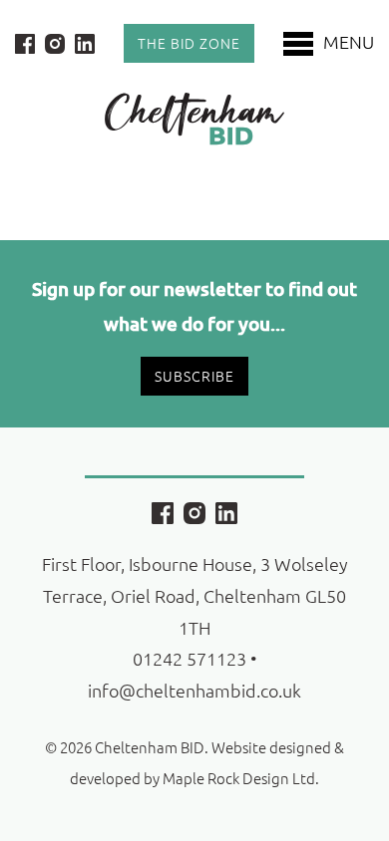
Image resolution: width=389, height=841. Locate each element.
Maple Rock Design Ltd (239, 777)
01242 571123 (189, 658)
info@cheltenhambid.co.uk (194, 690)
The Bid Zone (189, 43)
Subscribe (194, 376)
